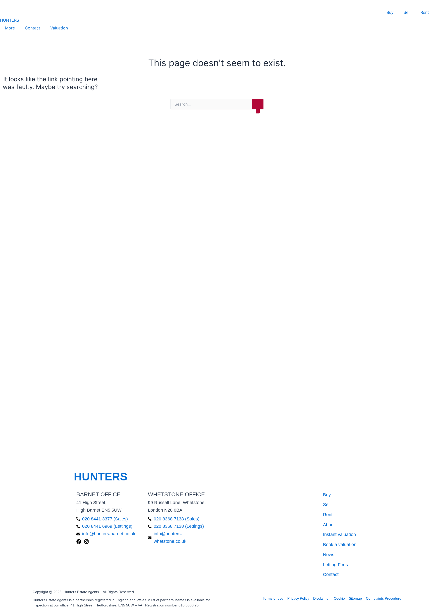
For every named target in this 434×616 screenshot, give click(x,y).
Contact (32, 27)
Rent (424, 12)
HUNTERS (9, 20)
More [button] (10, 27)
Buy (390, 12)
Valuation (59, 27)
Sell (407, 12)
